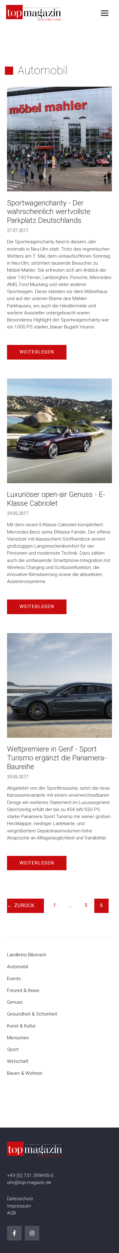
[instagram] (32, 1233)
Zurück (21, 905)
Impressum (19, 1206)
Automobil (17, 966)
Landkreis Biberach (26, 955)
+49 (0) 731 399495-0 (30, 1175)
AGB (11, 1213)
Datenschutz (20, 1198)
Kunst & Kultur (21, 1026)
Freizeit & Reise (23, 990)
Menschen (18, 1038)
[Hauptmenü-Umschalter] (105, 13)
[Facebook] (14, 1233)
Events (14, 978)
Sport (13, 1049)
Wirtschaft (17, 1061)
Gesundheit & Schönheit (32, 1014)
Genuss (15, 1002)
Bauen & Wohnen (24, 1073)
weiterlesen (37, 352)
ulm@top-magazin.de (29, 1182)
